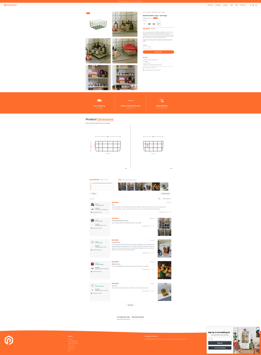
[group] (130, 1)
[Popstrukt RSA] (10, 5)
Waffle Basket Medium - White (100, 225)
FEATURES (145, 57)
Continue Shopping (220, 348)
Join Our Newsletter (72, 341)
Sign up (220, 343)
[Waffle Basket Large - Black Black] (149, 24)
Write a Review (167, 194)
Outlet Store (71, 349)
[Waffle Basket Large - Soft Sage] (158, 24)
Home (144, 12)
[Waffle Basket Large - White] (145, 24)
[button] (250, 5)
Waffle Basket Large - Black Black (101, 209)
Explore (70, 336)
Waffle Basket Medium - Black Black (101, 268)
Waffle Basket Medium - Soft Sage (101, 290)
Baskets (148, 12)
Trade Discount (71, 347)
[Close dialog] (258, 329)
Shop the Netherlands (73, 343)
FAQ (69, 351)
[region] (143, 186)
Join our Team (71, 345)
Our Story (70, 339)
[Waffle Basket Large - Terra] (154, 24)
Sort (160, 198)
